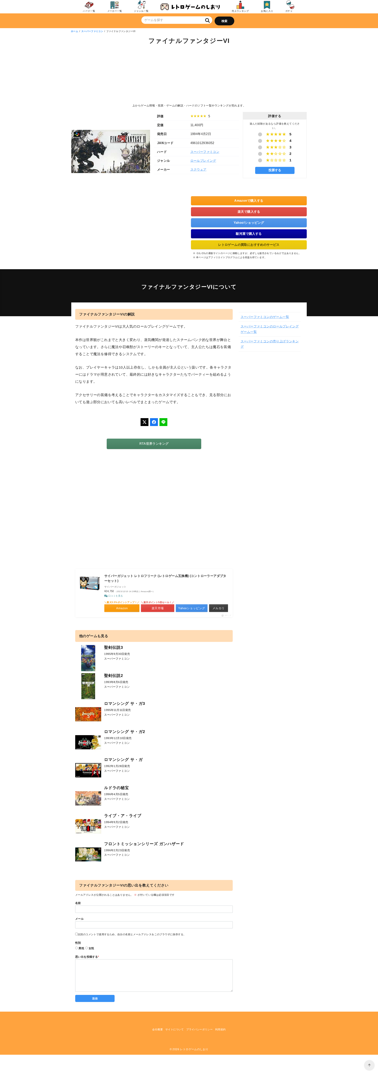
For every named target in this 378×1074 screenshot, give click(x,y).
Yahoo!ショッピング (249, 222)
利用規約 (220, 1029)
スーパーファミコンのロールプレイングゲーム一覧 (270, 329)
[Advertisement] (189, 74)
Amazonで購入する (248, 200)
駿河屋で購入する (249, 233)
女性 (91, 948)
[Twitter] (144, 422)
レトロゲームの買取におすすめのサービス (249, 244)
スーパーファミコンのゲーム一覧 (265, 317)
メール (79, 918)
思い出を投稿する (87, 956)
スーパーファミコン (92, 31)
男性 (81, 948)
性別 (78, 942)
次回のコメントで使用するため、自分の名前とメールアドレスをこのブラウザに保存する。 (132, 934)
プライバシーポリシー (199, 1029)
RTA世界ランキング (154, 443)
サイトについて (174, 1029)
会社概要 (157, 1029)
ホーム (74, 31)
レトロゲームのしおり (194, 1049)
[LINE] (163, 422)
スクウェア (198, 169)
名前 (78, 903)
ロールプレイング (203, 160)
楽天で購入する (249, 211)
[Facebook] (154, 422)
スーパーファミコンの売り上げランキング (270, 344)
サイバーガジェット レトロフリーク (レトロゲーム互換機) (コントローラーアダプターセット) (165, 578)
